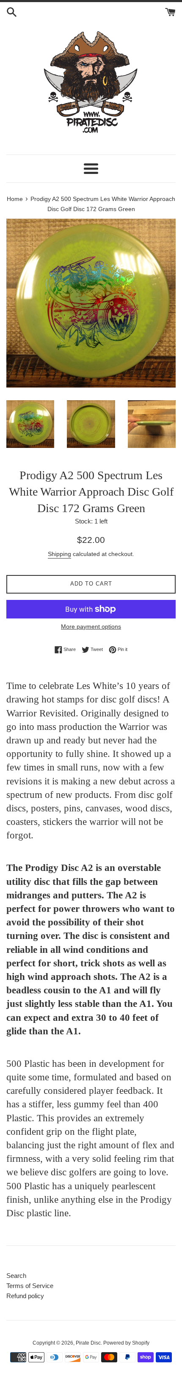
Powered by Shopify (126, 1343)
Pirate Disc (88, 1343)
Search (16, 1275)
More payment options (91, 626)
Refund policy (25, 1295)
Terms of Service (29, 1285)
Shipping (59, 554)
